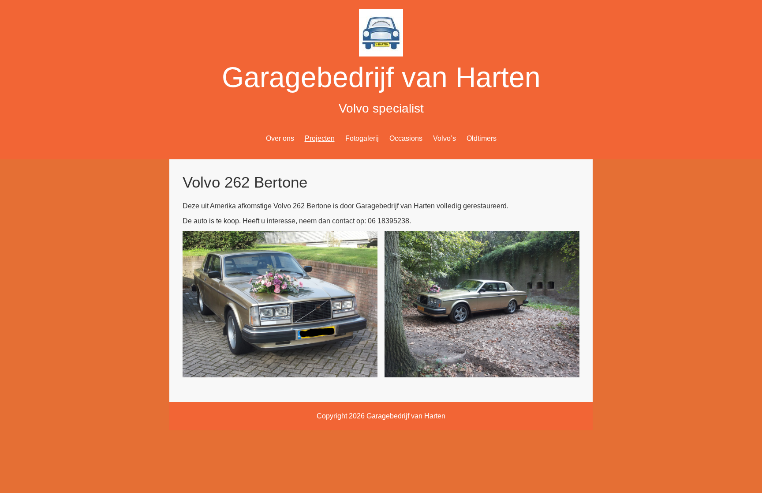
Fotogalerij (362, 138)
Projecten (320, 138)
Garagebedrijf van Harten (381, 77)
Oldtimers (482, 138)
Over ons (280, 138)
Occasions (405, 138)
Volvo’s (444, 138)
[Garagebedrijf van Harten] (381, 54)
